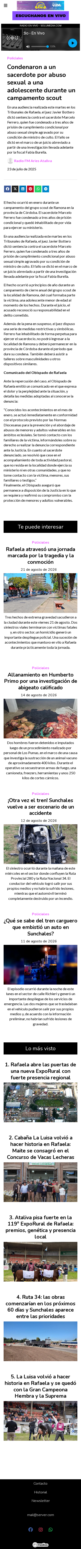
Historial (40, 1492)
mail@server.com (40, 1514)
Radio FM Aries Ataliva (33, 160)
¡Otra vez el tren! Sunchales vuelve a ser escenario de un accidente (40, 807)
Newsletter (41, 1500)
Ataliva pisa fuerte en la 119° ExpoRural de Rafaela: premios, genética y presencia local (41, 1227)
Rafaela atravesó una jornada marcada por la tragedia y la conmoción (40, 556)
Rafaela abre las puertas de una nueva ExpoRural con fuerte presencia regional (43, 1071)
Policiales (15, 58)
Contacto (40, 1483)
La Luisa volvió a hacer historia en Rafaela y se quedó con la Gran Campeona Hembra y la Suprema (40, 1386)
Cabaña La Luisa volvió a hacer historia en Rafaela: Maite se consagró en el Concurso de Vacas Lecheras (40, 1147)
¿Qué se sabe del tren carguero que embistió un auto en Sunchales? (40, 927)
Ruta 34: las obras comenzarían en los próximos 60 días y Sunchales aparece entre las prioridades (40, 1307)
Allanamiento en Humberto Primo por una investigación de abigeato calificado (40, 681)
